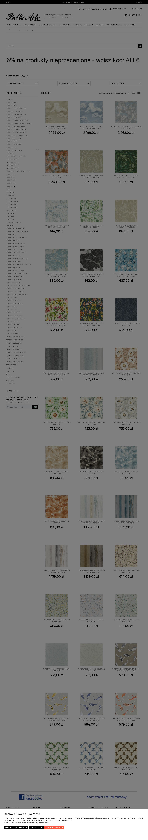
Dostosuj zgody (36, 827)
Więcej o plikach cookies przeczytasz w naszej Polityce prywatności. (26, 822)
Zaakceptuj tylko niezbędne (16, 827)
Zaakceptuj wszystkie (54, 827)
